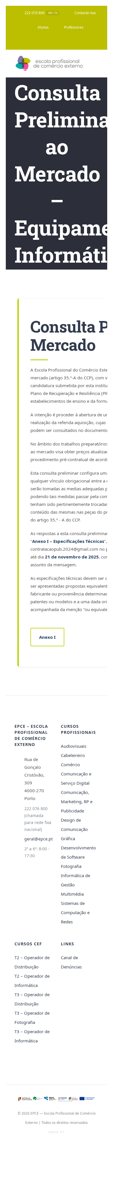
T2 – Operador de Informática (32, 980)
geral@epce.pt (38, 839)
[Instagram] (67, 42)
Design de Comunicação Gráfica (74, 829)
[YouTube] (55, 42)
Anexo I (47, 637)
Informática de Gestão (75, 880)
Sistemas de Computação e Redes (75, 912)
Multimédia (72, 894)
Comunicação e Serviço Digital (76, 778)
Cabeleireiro (73, 755)
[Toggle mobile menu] (96, 64)
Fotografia (71, 866)
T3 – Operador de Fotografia (32, 1017)
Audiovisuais (73, 746)
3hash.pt (56, 1132)
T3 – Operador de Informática (32, 1036)
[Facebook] (43, 42)
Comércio (70, 764)
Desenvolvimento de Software (78, 852)
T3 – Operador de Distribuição (32, 999)
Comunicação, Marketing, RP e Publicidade (76, 801)
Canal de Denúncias (71, 962)
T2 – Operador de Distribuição (32, 962)
